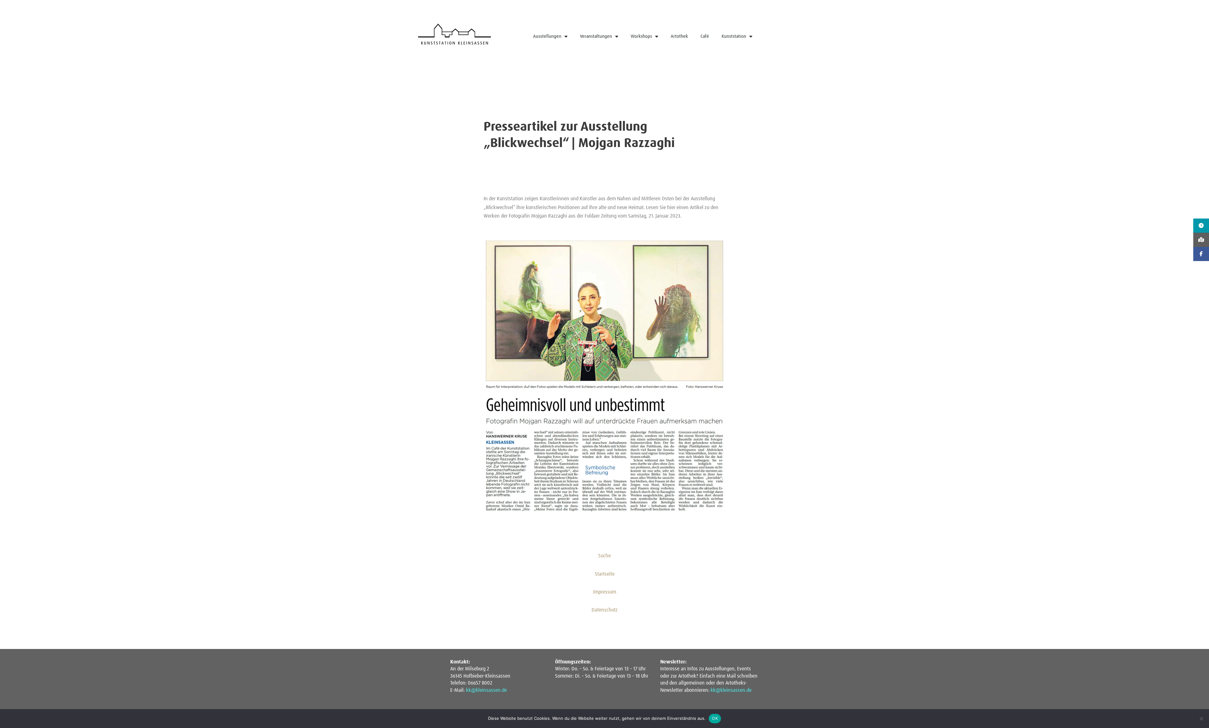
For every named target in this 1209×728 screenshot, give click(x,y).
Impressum (604, 591)
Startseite (605, 574)
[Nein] (1201, 718)
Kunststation (734, 36)
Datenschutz (605, 609)
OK (715, 718)
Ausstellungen (547, 36)
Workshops (641, 36)
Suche (604, 555)
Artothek (679, 36)
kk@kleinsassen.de (486, 690)
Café (705, 36)
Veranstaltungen (596, 36)
